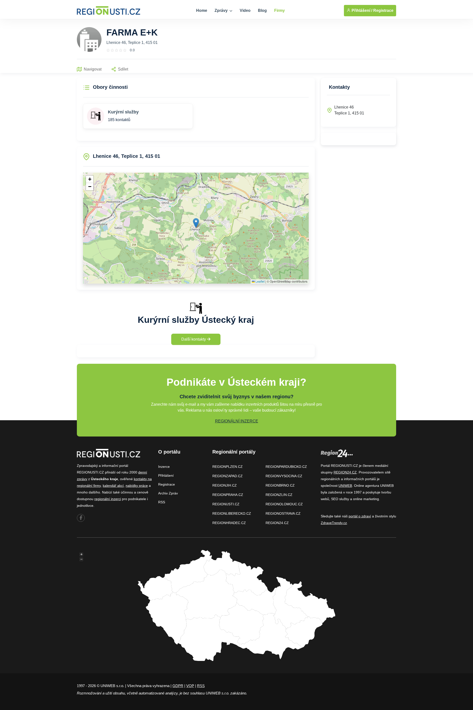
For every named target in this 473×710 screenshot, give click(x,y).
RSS (161, 502)
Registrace (383, 10)
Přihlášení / (361, 10)
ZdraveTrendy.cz (334, 523)
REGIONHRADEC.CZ (229, 523)
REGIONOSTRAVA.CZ (283, 513)
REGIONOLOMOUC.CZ (284, 504)
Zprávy (222, 10)
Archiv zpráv (168, 493)
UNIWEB (345, 486)
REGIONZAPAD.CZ (227, 476)
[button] (196, 223)
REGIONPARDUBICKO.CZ (286, 467)
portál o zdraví (360, 516)
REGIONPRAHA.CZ (227, 495)
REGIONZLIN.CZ (279, 495)
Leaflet (260, 281)
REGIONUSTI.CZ (225, 504)
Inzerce (164, 467)
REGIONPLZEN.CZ (227, 467)
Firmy (279, 10)
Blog (262, 10)
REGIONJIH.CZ (224, 485)
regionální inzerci (107, 499)
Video (245, 10)
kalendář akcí (113, 486)
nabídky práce (137, 486)
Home (201, 10)
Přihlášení (166, 475)
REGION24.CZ (277, 523)
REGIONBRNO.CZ (280, 485)
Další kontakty (194, 339)
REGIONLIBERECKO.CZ (231, 513)
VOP (190, 686)
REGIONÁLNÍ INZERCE (236, 421)
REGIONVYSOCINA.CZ (284, 476)
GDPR (177, 686)
